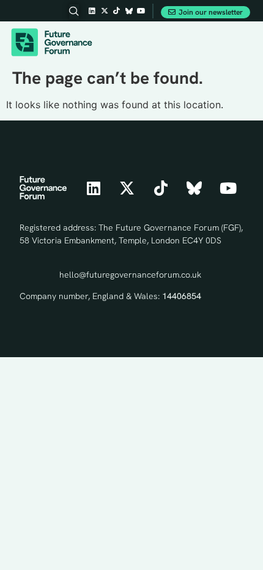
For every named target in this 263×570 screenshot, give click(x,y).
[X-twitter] (104, 11)
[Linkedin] (92, 11)
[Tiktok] (116, 11)
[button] (242, 43)
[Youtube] (141, 11)
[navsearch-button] (74, 11)
